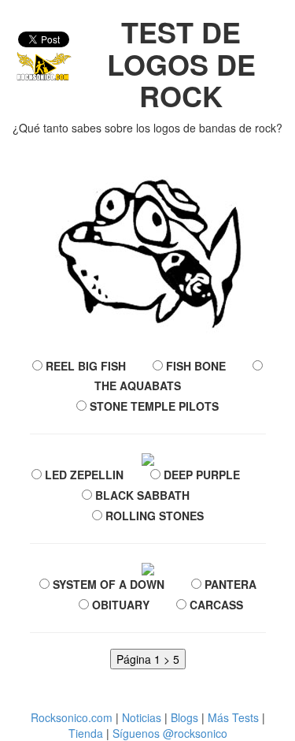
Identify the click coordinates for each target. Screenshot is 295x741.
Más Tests (233, 717)
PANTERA (228, 584)
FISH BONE (194, 366)
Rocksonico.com (71, 717)
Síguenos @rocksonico (169, 733)
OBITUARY (119, 605)
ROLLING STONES (153, 515)
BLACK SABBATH (141, 495)
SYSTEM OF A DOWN (107, 584)
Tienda (85, 733)
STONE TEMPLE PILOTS (153, 406)
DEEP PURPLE (200, 474)
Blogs (184, 717)
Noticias (141, 717)
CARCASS (214, 605)
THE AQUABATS (136, 385)
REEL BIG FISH (84, 366)
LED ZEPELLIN (83, 474)
